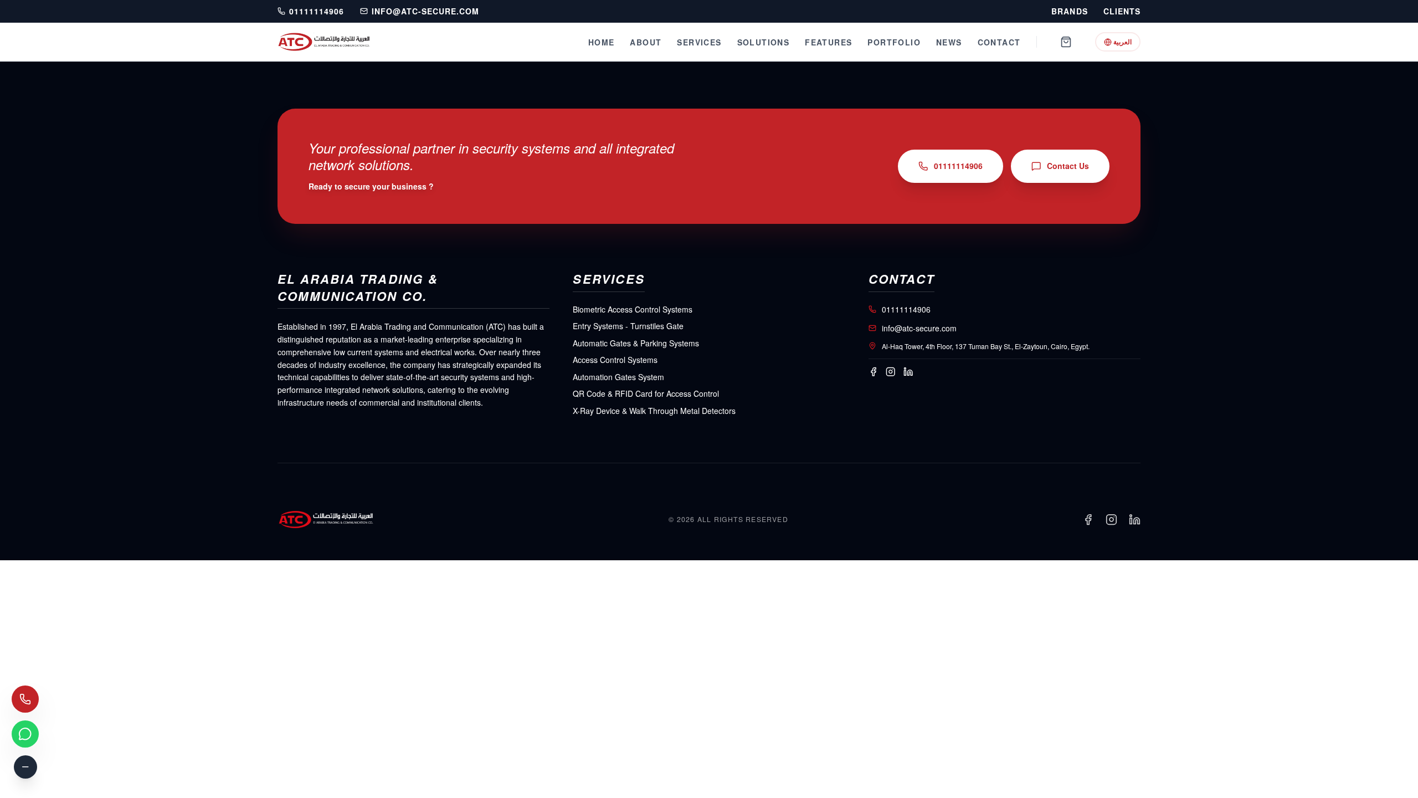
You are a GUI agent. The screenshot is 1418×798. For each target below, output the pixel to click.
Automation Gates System (618, 376)
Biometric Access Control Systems (632, 309)
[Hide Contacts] (25, 767)
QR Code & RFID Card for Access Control (646, 393)
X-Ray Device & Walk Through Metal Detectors (654, 410)
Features (828, 42)
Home (601, 42)
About (645, 42)
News (949, 42)
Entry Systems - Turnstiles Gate (628, 325)
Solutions (763, 42)
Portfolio (894, 42)
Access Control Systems (615, 359)
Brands (1069, 11)
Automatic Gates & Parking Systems (636, 343)
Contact (999, 42)
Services (699, 42)
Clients (1121, 11)
